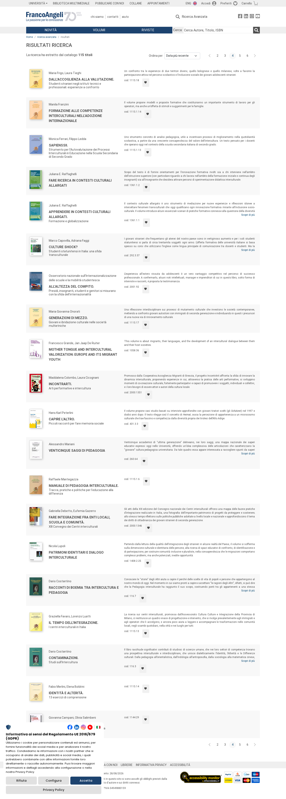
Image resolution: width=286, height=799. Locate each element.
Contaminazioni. (63, 658)
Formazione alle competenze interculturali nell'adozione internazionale (76, 116)
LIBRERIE (127, 765)
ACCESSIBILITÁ (180, 765)
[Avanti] (255, 56)
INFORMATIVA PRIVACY (151, 765)
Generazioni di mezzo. (68, 318)
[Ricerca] (256, 30)
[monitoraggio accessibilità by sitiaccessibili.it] (201, 774)
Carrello (247, 3)
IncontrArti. (60, 384)
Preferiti (226, 3)
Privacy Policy (53, 790)
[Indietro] (210, 56)
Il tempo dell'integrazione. (73, 623)
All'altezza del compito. (71, 287)
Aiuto (125, 16)
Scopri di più (248, 214)
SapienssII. (58, 145)
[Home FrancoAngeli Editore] (54, 16)
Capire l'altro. (62, 419)
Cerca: (177, 30)
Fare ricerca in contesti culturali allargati (80, 182)
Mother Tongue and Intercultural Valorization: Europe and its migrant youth (83, 355)
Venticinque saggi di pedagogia (77, 451)
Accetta (86, 780)
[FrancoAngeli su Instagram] (252, 17)
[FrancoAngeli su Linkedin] (246, 17)
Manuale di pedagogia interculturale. (84, 486)
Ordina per (156, 55)
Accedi (205, 3)
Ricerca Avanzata (194, 17)
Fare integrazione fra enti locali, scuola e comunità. (79, 519)
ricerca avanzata (46, 37)
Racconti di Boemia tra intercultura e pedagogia (84, 590)
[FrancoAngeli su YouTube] (258, 17)
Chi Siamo (97, 16)
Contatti (112, 16)
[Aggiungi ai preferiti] (145, 82)
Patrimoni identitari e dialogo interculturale (76, 554)
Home (29, 37)
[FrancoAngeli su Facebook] (240, 17)
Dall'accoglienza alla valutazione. (81, 79)
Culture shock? (63, 247)
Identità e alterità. (66, 693)
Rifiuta (21, 780)
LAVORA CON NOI (106, 765)
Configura (54, 780)
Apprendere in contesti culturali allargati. (79, 214)
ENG (188, 3)
